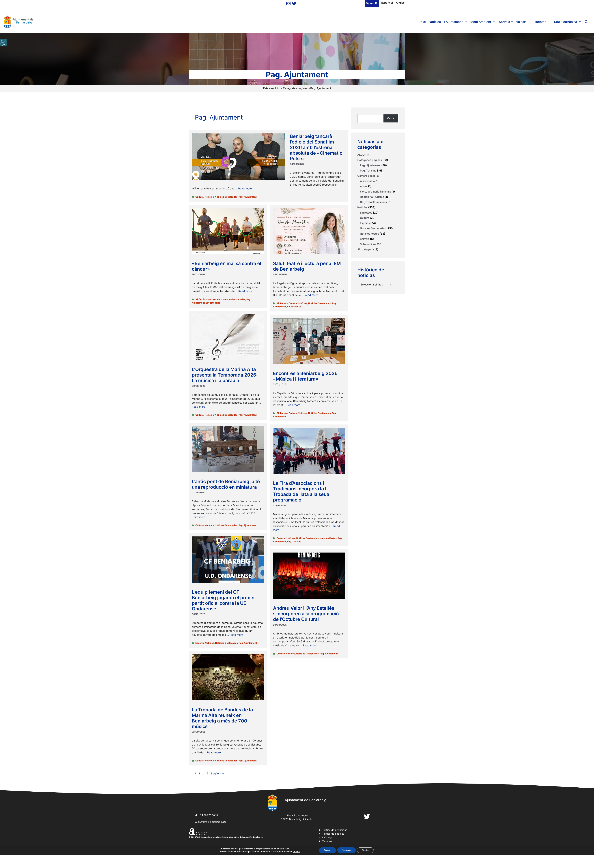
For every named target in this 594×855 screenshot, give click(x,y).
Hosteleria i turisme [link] (372, 196)
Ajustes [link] (365, 850)
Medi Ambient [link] (480, 22)
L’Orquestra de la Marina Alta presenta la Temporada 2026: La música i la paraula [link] (225, 374)
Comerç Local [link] (366, 175)
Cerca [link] (390, 118)
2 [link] (199, 773)
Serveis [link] (364, 238)
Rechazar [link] (346, 850)
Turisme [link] (540, 22)
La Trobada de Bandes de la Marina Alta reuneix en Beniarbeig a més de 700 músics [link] (222, 718)
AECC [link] (198, 299)
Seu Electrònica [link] (565, 22)
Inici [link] (423, 22)
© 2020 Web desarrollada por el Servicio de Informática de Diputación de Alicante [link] (226, 837)
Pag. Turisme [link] (294, 541)
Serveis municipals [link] (513, 22)
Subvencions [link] (368, 244)
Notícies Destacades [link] (226, 196)
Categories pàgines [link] (295, 88)
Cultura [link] (199, 196)
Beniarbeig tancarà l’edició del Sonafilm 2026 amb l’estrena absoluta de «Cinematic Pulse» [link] (316, 147)
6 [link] (208, 773)
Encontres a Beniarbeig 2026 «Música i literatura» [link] (305, 376)
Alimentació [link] (367, 181)
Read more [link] (245, 188)
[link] (3, 42)
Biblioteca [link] (282, 303)
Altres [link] (363, 186)
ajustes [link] (296, 851)
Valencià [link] (371, 3)
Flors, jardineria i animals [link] (375, 191)
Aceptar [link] (327, 850)
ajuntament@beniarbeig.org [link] (212, 821)
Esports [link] (207, 299)
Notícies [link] (435, 22)
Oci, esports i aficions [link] (373, 202)
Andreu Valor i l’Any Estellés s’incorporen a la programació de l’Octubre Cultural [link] (306, 613)
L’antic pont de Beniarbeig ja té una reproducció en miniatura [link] (226, 484)
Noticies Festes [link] (328, 538)
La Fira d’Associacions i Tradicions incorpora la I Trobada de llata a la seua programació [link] (301, 491)
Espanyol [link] (387, 2)
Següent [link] (217, 773)
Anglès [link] (400, 2)
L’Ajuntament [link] (453, 22)
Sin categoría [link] (213, 302)
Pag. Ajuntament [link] (248, 196)
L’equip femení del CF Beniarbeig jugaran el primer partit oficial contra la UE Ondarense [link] (223, 600)
